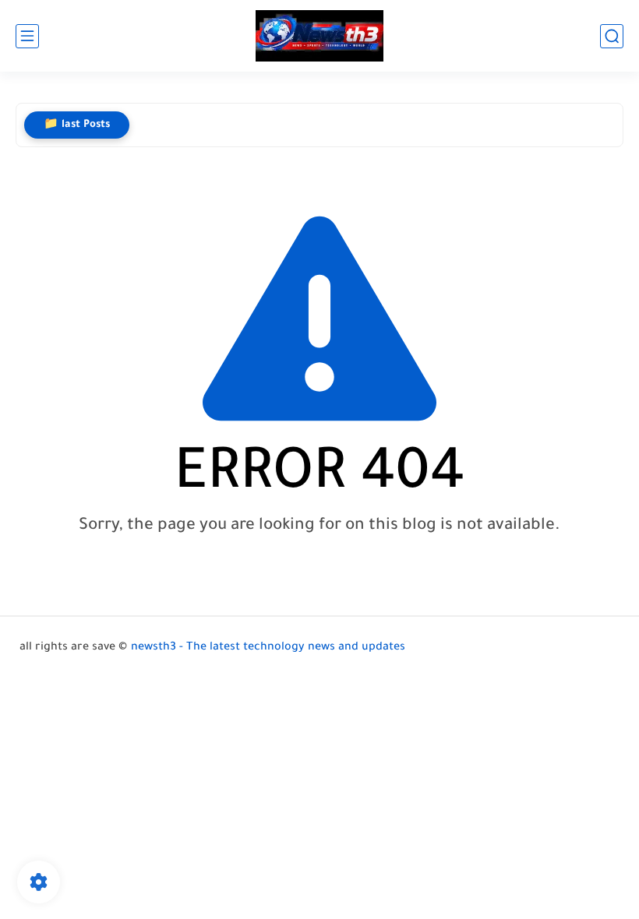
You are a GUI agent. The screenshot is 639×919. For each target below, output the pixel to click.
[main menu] (27, 36)
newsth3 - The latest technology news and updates (268, 648)
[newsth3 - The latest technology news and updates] (319, 36)
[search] (611, 36)
